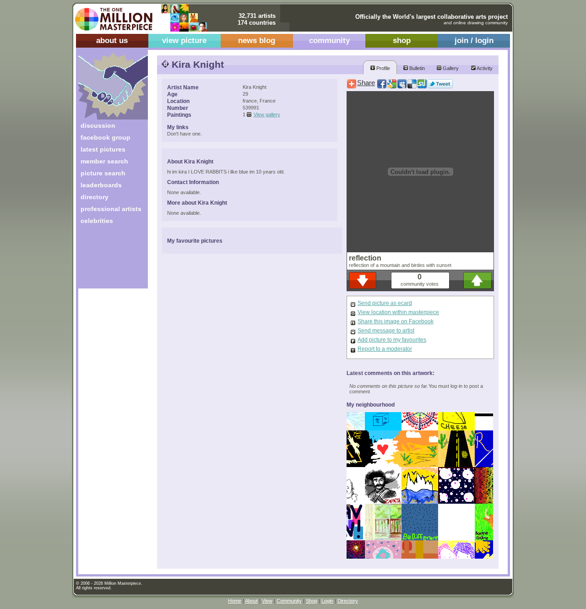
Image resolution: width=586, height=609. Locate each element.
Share (366, 83)
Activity (484, 68)
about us (112, 40)
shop (402, 40)
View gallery (267, 114)
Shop (311, 601)
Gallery (450, 68)
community (329, 40)
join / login (474, 40)
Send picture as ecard (385, 303)
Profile (382, 68)
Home (234, 601)
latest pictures (103, 149)
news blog (256, 40)
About (251, 601)
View (267, 601)
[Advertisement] (107, 259)
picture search (103, 173)
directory (95, 197)
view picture (184, 40)
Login (327, 601)
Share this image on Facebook (396, 321)
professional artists (111, 208)
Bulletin (416, 68)
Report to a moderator (385, 349)
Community (289, 601)
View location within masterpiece (398, 312)
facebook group (105, 137)
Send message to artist (386, 330)
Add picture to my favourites (392, 340)
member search (104, 161)
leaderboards (101, 185)
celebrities (97, 220)
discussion (98, 125)
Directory (347, 601)
